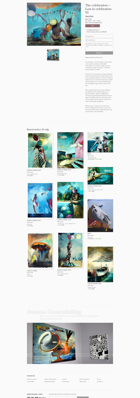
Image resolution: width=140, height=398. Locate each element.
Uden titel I (90, 237)
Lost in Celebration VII (32, 174)
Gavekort (64, 379)
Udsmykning (65, 381)
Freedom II (29, 224)
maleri (89, 154)
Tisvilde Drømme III (61, 173)
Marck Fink (89, 16)
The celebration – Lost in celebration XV (66, 223)
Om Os (99, 379)
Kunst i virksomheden (50, 379)
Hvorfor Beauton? (84, 379)
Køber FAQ (83, 381)
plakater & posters (32, 170)
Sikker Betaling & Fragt (35, 394)
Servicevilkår (30, 381)
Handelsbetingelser (50, 381)
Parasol (28, 274)
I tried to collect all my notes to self (95, 189)
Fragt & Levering (31, 379)
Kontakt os (100, 381)
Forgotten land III (91, 287)
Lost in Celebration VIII (62, 273)
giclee (39, 170)
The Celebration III (92, 157)
